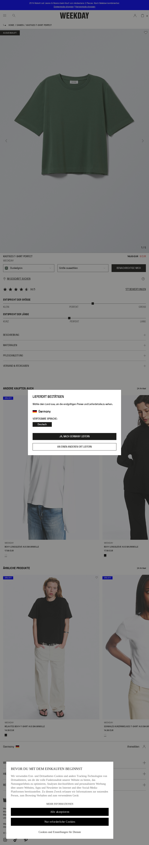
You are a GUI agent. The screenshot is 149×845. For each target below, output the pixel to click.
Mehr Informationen (59, 804)
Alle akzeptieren (59, 811)
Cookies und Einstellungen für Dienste (60, 832)
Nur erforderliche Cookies (59, 821)
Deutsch (42, 424)
